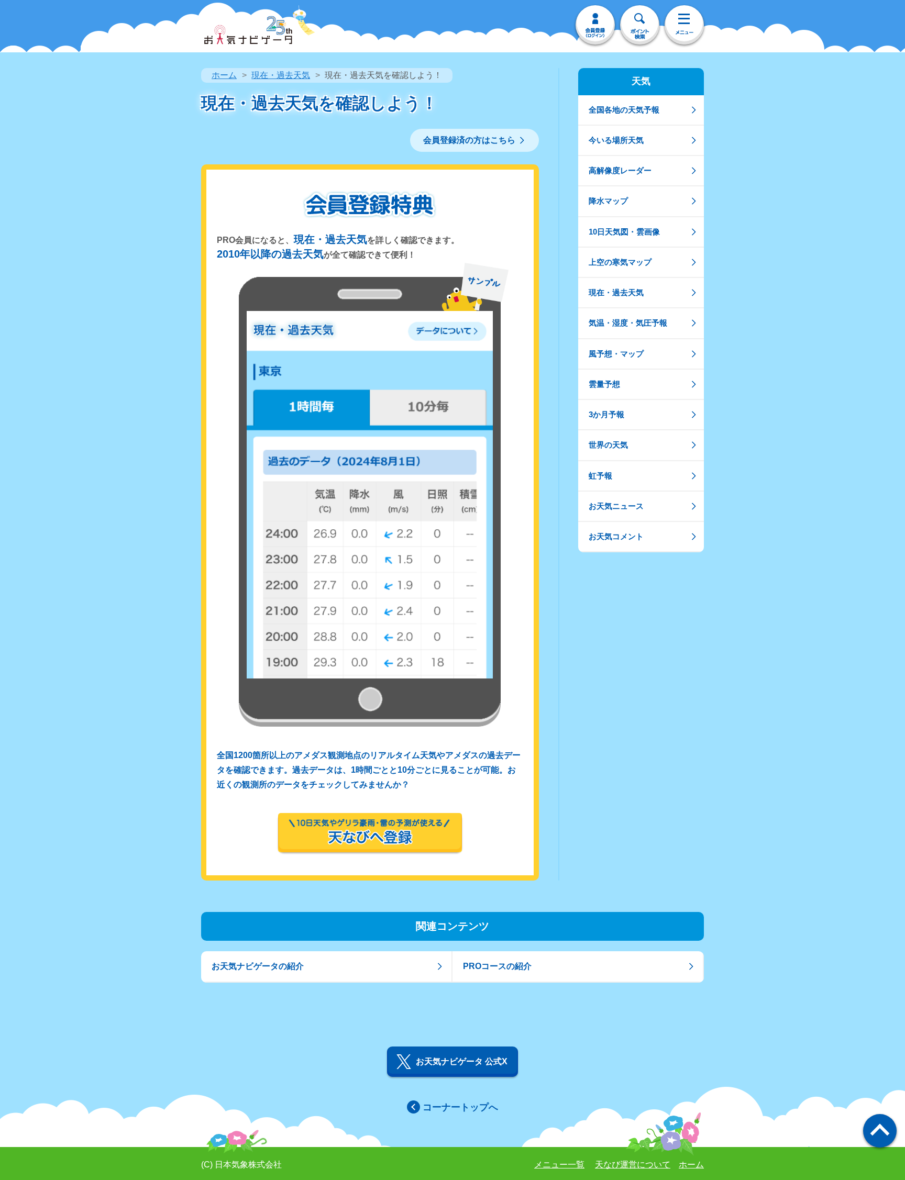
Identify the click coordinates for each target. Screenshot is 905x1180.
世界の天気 (608, 444)
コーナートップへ (460, 1107)
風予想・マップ (616, 353)
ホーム (224, 75)
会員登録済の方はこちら (469, 140)
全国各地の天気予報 (624, 109)
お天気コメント (616, 536)
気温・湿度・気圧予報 (628, 322)
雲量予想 (604, 384)
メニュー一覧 (559, 1164)
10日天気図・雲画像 (624, 231)
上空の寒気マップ (620, 262)
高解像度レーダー (620, 170)
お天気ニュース (616, 506)
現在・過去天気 (280, 75)
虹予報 (600, 475)
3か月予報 (606, 414)
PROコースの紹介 (497, 966)
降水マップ (608, 200)
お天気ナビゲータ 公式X (461, 1061)
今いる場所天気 (616, 140)
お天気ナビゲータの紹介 (258, 966)
